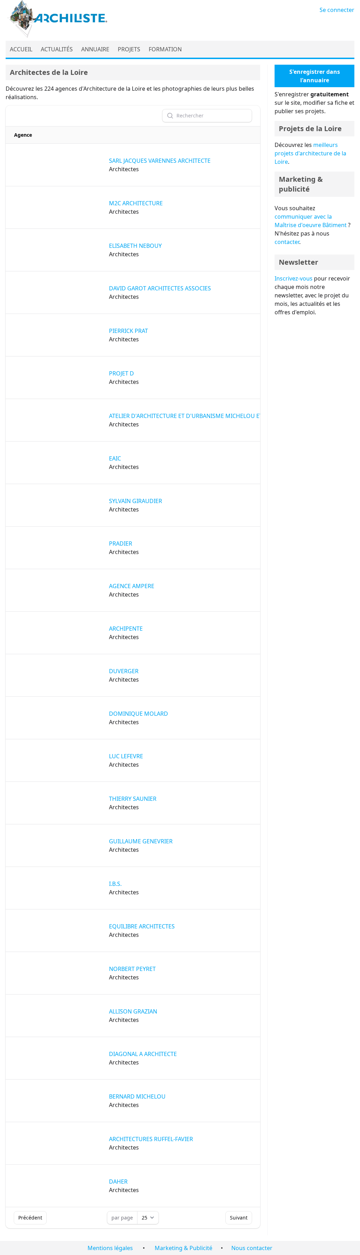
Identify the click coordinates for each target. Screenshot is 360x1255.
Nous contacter (251, 1248)
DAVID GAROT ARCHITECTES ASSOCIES (160, 288)
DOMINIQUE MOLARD (138, 713)
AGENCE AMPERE (131, 586)
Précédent (30, 1217)
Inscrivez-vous (294, 278)
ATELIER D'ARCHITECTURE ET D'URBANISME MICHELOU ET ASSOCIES (199, 416)
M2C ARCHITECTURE (136, 203)
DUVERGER (124, 671)
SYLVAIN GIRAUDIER (135, 501)
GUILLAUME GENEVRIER (141, 841)
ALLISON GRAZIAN (133, 1011)
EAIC (115, 458)
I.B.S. (115, 884)
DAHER (118, 1181)
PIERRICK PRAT (128, 331)
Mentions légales (110, 1248)
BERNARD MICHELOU (137, 1096)
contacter (287, 242)
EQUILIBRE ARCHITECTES (142, 926)
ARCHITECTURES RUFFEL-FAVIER (151, 1139)
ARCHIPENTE (126, 628)
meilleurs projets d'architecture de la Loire (310, 153)
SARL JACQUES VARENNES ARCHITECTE (160, 161)
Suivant (239, 1217)
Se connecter (337, 10)
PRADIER (120, 543)
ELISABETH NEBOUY (135, 246)
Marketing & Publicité (183, 1248)
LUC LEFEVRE (126, 756)
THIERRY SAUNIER (132, 799)
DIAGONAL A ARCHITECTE (143, 1054)
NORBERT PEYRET (132, 969)
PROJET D (121, 373)
